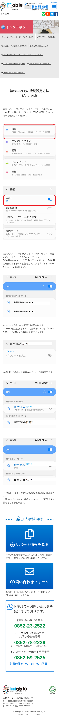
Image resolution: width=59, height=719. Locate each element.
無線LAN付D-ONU (20, 46)
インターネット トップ (12, 37)
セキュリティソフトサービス (40, 64)
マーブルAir (29, 37)
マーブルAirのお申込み (47, 37)
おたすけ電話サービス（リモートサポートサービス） (23, 55)
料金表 (6, 46)
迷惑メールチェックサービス (14, 73)
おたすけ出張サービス (39, 46)
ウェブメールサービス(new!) (14, 64)
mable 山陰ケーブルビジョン (12, 5)
